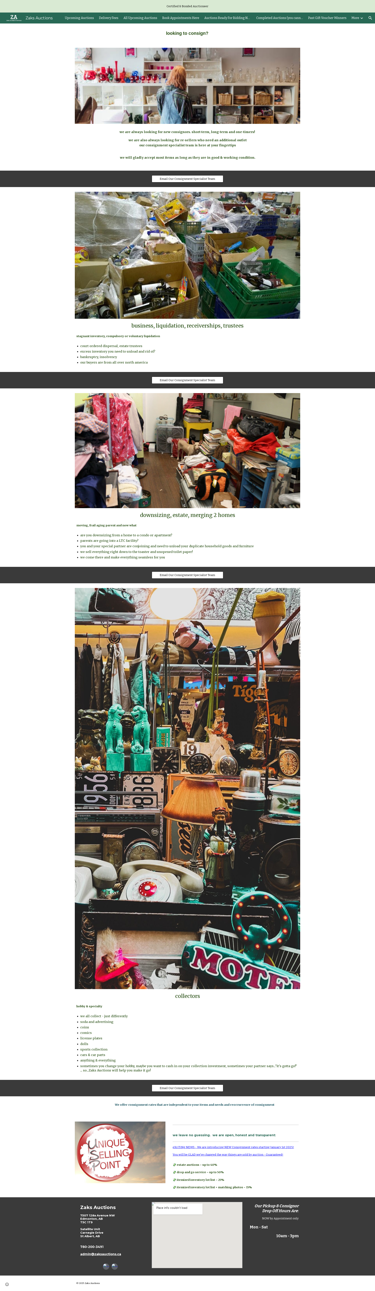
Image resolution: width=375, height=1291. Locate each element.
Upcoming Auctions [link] (79, 18)
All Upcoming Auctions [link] (140, 18)
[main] (187, 33)
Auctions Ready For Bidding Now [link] (227, 18)
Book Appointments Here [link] (180, 18)
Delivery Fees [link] (108, 18)
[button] (370, 18)
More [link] (355, 18)
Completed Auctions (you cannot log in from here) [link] (279, 18)
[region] (187, 6)
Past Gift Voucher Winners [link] (327, 18)
